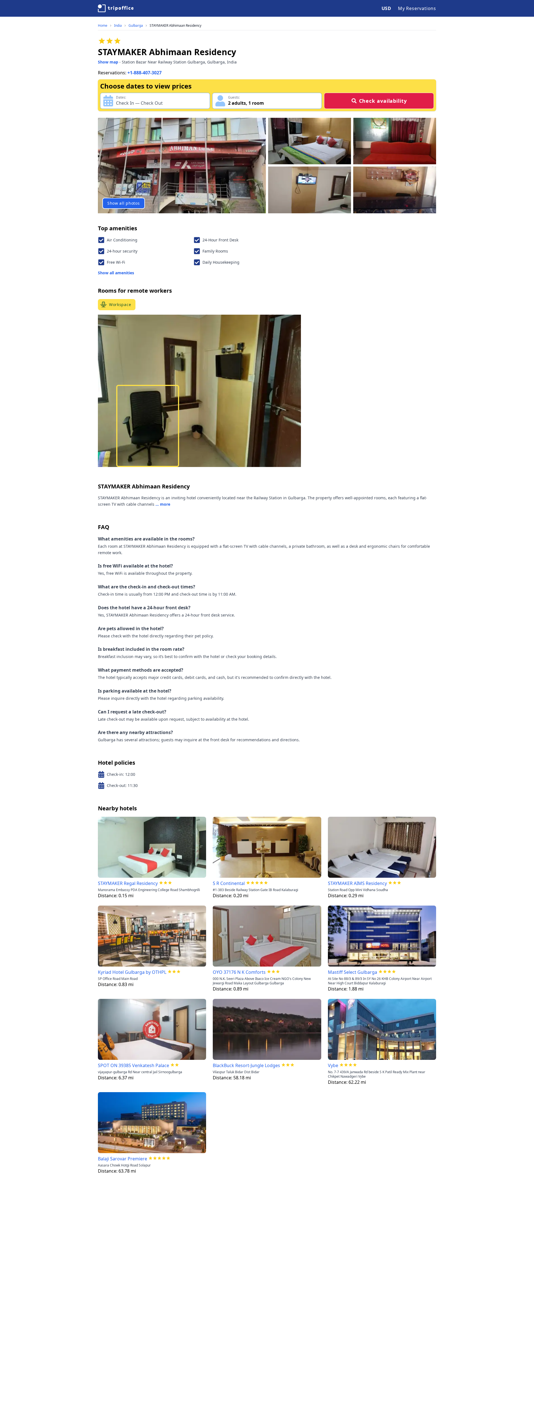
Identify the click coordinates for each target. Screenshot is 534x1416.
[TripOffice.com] (116, 8)
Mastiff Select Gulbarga (352, 972)
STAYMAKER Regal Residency (128, 883)
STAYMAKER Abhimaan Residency (175, 25)
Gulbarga (135, 25)
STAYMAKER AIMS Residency (357, 883)
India (118, 25)
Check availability (383, 100)
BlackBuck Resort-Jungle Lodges (246, 1065)
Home (102, 25)
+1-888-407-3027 (144, 73)
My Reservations (417, 8)
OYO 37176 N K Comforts (239, 972)
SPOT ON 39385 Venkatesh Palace (133, 1065)
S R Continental (229, 883)
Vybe (333, 1065)
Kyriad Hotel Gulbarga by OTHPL (132, 972)
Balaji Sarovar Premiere (122, 1159)
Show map (108, 62)
